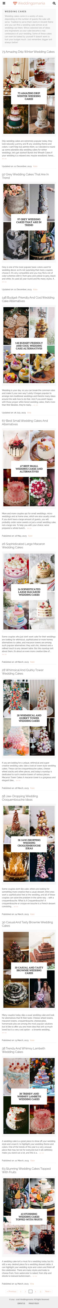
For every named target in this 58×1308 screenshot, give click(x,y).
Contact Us (21, 1303)
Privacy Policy (34, 1303)
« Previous (11, 1291)
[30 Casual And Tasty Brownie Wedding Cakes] (29, 1007)
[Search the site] (54, 4)
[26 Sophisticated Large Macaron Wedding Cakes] (29, 629)
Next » (48, 1291)
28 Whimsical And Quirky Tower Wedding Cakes (22, 671)
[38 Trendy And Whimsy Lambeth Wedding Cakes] (29, 1133)
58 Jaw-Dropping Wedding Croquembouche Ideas (20, 797)
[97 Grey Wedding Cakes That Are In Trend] (29, 259)
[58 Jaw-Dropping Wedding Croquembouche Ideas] (29, 881)
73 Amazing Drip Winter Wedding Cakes (28, 51)
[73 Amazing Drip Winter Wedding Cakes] (29, 133)
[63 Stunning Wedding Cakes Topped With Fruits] (29, 1253)
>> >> (4, 158)
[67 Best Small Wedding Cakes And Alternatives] (29, 505)
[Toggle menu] (4, 4)
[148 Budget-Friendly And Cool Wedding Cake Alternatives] (29, 382)
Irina (29, 413)
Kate (35, 166)
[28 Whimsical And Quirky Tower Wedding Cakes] (29, 755)
